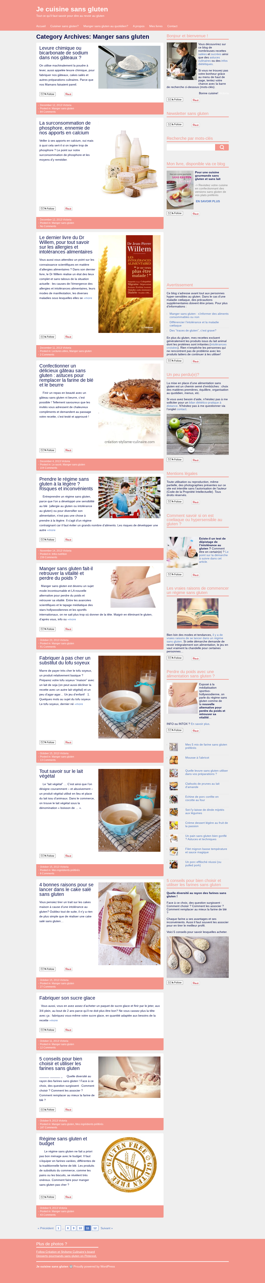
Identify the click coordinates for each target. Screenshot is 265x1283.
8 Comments (47, 873)
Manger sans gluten (63, 108)
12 (95, 1228)
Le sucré (56, 464)
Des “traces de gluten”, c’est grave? (193, 330)
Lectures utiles (60, 351)
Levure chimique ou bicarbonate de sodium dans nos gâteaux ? (63, 52)
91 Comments (48, 647)
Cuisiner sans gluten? (64, 26)
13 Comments (48, 760)
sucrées (216, 54)
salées (202, 54)
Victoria (67, 105)
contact (181, 409)
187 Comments (48, 1127)
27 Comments (48, 986)
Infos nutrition (59, 554)
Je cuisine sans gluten (72, 9)
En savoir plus (200, 723)
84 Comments (48, 112)
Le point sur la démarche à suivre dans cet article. (214, 556)
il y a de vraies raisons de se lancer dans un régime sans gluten (195, 638)
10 (80, 1228)
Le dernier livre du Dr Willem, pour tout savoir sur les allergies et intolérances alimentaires (66, 244)
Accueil (41, 26)
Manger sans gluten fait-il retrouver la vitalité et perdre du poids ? (66, 573)
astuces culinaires (209, 59)
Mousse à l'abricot (197, 757)
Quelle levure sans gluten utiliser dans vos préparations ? (206, 772)
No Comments (48, 226)
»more (88, 298)
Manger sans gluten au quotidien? (105, 26)
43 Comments (48, 1215)
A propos (139, 26)
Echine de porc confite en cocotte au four (202, 798)
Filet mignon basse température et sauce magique (206, 850)
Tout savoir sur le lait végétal (61, 774)
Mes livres (156, 26)
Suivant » (107, 1228)
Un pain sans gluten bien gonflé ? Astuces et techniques (206, 837)
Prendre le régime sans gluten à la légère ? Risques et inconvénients (66, 483)
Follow (50, 94)
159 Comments (48, 557)
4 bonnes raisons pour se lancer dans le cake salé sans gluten (66, 889)
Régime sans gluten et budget (63, 1141)
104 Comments (48, 468)
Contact (172, 26)
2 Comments (47, 354)
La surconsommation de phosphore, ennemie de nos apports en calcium (65, 127)
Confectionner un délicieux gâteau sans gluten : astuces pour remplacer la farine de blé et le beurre (66, 375)
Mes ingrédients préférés (66, 870)
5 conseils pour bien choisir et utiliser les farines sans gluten (60, 1063)
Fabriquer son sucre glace (67, 998)
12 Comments (48, 1047)
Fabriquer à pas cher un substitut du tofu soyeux (64, 660)
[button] (180, 190)
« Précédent (46, 1228)
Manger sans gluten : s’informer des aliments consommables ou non (199, 315)
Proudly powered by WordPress (94, 1266)
